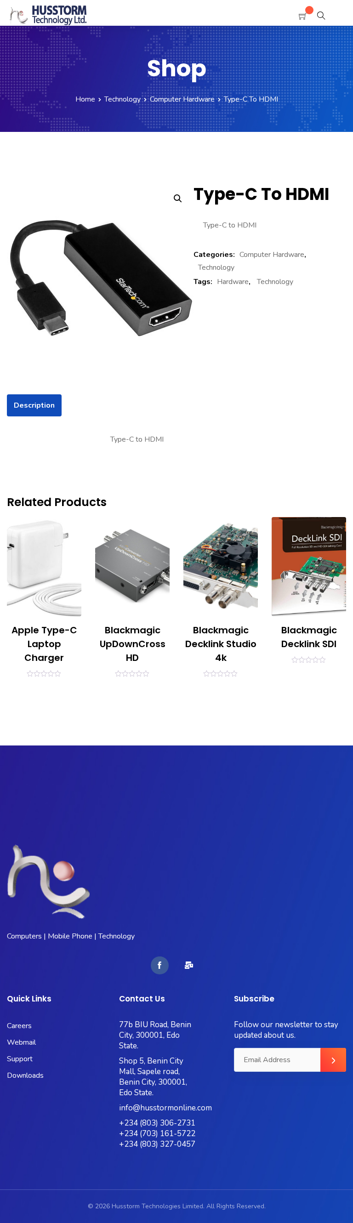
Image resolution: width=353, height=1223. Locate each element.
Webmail (21, 1042)
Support (20, 1059)
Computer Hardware (182, 99)
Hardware (233, 282)
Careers (19, 1026)
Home (85, 99)
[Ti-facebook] (159, 965)
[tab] (34, 405)
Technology (122, 99)
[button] (178, 198)
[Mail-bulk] (189, 965)
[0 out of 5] (44, 673)
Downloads (25, 1075)
